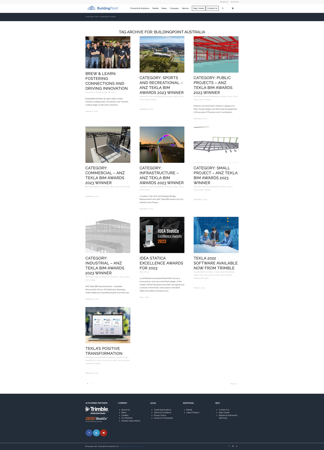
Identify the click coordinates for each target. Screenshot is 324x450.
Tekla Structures (122, 187)
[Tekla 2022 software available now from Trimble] (216, 235)
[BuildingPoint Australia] (102, 8)
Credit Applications (162, 410)
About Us (125, 410)
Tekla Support (226, 275)
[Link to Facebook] (89, 432)
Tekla (176, 96)
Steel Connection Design (224, 272)
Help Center (224, 412)
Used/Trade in (192, 412)
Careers (124, 415)
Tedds (196, 275)
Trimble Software (201, 278)
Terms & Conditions (162, 412)
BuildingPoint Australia (163, 96)
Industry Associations (130, 421)
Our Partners (127, 418)
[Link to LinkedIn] (96, 432)
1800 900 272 (224, 2)
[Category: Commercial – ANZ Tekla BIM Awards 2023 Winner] (107, 145)
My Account (235, 2)
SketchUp (111, 92)
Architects (90, 92)
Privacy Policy (160, 415)
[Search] (222, 8)
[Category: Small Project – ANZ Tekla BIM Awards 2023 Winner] (216, 145)
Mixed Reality (90, 360)
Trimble (153, 100)
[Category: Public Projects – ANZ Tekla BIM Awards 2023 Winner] (216, 54)
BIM (150, 96)
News (123, 412)
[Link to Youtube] (103, 432)
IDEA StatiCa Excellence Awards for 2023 (161, 263)
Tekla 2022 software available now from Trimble (216, 263)
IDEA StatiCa (144, 272)
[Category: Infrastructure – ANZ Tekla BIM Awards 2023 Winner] (162, 145)
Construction (101, 92)
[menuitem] (234, 2)
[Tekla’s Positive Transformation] (107, 325)
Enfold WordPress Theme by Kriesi (131, 446)
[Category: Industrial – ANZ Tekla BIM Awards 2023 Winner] (107, 235)
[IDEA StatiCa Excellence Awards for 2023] (162, 235)
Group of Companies (163, 418)
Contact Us (224, 410)
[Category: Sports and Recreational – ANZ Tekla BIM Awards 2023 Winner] (162, 54)
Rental (189, 410)
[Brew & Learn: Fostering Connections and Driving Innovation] (107, 52)
